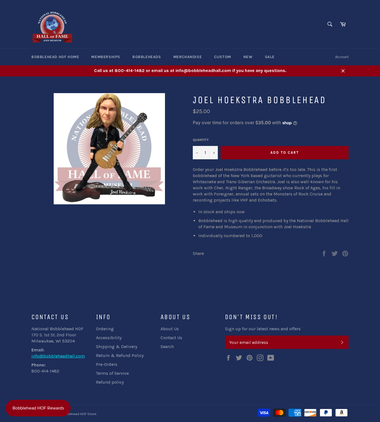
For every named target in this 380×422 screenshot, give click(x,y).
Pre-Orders (106, 364)
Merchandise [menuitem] (187, 56)
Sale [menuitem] (270, 56)
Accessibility (109, 337)
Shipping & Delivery (116, 346)
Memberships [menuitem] (105, 56)
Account (342, 57)
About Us (170, 328)
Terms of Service (112, 373)
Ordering (105, 328)
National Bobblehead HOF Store (70, 414)
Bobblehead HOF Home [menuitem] (55, 56)
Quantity (201, 140)
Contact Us (171, 337)
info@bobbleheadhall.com (58, 356)
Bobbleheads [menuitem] (146, 56)
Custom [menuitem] (222, 56)
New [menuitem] (248, 56)
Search (167, 346)
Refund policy (110, 382)
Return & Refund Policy (120, 355)
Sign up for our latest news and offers (263, 328)
